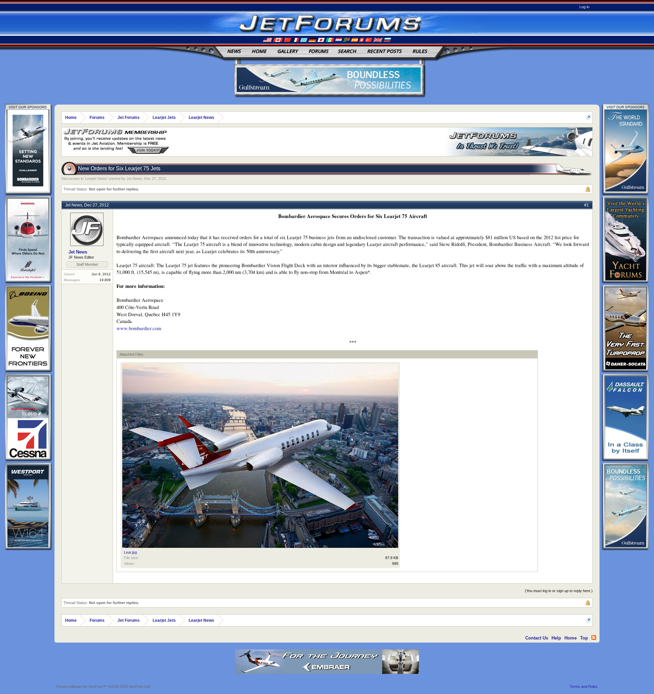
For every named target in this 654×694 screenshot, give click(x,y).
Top (584, 638)
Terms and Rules (584, 686)
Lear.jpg (130, 552)
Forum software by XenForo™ (103, 686)
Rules (419, 51)
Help (556, 638)
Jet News (134, 178)
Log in (584, 7)
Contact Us (536, 638)
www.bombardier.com (138, 328)
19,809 (105, 280)
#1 (586, 205)
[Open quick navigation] (588, 117)
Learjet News (96, 178)
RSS (593, 637)
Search (347, 51)
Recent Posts (384, 51)
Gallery (287, 51)
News (234, 51)
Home (259, 51)
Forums (318, 51)
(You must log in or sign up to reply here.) (559, 591)
